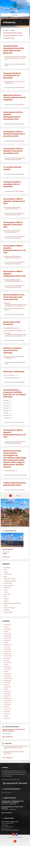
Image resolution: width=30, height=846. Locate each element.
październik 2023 (8, 678)
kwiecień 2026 (7, 629)
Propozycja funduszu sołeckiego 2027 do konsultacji (12, 75)
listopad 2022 (7, 698)
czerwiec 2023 (7, 687)
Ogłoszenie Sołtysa (8, 38)
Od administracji (8, 583)
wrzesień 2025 (7, 638)
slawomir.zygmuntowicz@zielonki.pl (10, 830)
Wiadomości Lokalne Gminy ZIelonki (12, 603)
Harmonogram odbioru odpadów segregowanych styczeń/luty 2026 (14, 133)
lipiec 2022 (6, 707)
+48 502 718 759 (9, 823)
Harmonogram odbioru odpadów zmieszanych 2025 (13, 224)
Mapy (20, 35)
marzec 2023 (7, 693)
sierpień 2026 (7, 624)
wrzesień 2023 (7, 680)
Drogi (5, 570)
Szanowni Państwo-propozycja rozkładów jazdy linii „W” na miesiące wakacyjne (14, 393)
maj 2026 (6, 627)
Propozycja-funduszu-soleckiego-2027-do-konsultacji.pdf (14, 752)
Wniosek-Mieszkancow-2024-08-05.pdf (14, 330)
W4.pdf (6, 410)
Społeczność (7, 594)
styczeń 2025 (7, 649)
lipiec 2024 (6, 660)
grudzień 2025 (7, 633)
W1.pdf (6, 400)
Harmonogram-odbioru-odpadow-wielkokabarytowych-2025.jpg (13, 280)
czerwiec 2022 (7, 709)
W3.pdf (6, 408)
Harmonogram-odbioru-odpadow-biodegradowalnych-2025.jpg (13, 257)
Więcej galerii (6, 556)
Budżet (13, 30)
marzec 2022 (7, 711)
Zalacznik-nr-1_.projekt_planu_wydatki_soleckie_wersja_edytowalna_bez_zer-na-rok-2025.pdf (16, 304)
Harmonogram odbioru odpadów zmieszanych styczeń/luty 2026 (13, 150)
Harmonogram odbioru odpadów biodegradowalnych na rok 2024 (14, 433)
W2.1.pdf (7, 403)
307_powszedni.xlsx (10, 375)
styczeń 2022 (7, 713)
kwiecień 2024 (7, 667)
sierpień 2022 (7, 704)
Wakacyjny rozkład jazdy (13, 371)
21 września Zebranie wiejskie (12, 168)
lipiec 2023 (6, 684)
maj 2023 (6, 689)
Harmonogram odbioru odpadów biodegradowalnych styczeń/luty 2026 (13, 115)
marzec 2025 (7, 647)
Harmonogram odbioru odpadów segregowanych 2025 (14, 201)
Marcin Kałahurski (20, 64)
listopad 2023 (7, 676)
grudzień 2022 (7, 696)
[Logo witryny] (15, 10)
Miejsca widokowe (7, 549)
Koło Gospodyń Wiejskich (10, 35)
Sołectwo (6, 592)
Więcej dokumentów (7, 736)
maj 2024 (6, 664)
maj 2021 (6, 716)
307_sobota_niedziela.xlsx (11, 377)
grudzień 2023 (7, 673)
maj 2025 (6, 642)
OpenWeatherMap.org (7, 524)
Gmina (5, 576)
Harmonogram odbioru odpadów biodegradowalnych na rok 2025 (14, 249)
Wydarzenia (7, 610)
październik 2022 (8, 700)
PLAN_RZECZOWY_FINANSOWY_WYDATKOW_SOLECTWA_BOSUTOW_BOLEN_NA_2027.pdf (16, 57)
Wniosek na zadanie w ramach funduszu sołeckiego (12, 350)
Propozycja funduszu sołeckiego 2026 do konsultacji (12, 184)
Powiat (5, 590)
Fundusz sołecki (8, 574)
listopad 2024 (7, 653)
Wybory (6, 605)
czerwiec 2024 (7, 662)
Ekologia (6, 572)
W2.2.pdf (7, 405)
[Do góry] (15, 841)
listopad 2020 (7, 718)
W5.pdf (6, 413)
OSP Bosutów (7, 587)
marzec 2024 (7, 669)
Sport (5, 596)
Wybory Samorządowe (9, 607)
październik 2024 (8, 656)
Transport (6, 598)
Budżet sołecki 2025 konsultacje (11, 323)
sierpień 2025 (7, 640)
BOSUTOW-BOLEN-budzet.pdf (12, 328)
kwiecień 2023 (7, 691)
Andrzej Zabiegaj (20, 314)
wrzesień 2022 (7, 702)
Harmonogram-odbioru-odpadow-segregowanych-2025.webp (13, 208)
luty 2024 (6, 671)
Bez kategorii (7, 567)
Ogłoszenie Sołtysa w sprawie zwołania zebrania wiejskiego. (14, 97)
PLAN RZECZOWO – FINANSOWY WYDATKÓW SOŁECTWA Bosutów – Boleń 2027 (13, 49)
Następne (18, 495)
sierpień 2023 (7, 682)
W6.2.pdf (7, 418)
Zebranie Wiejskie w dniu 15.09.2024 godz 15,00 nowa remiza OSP (13, 297)
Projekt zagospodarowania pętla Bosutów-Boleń (14, 483)
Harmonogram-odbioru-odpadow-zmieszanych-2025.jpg (13, 231)
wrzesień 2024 (7, 658)
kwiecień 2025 (7, 644)
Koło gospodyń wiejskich (10, 581)
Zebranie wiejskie (8, 612)
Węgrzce (6, 601)
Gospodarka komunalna (9, 578)
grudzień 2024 (7, 651)
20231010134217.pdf (10, 470)
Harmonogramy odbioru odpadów (12, 33)
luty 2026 (6, 631)
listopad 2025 (7, 635)
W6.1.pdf (7, 415)
